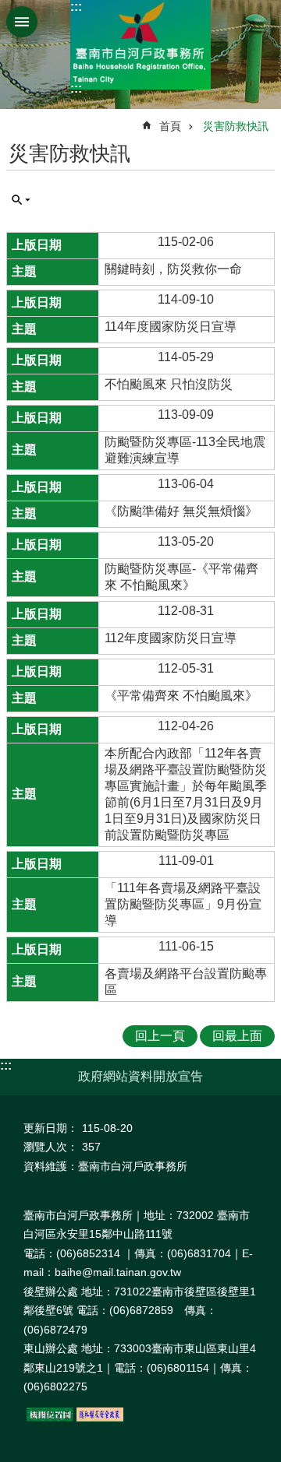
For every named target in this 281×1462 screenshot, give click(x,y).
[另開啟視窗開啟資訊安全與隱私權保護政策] (99, 1417)
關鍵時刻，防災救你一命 (173, 269)
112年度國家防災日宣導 (171, 638)
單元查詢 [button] (21, 200)
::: (76, 6)
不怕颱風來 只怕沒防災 (169, 384)
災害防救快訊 (236, 126)
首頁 (170, 126)
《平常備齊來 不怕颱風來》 (181, 695)
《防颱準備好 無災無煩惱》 (181, 511)
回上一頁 (160, 1035)
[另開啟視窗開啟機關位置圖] (50, 1417)
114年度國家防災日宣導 (171, 326)
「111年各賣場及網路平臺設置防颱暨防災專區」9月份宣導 (183, 904)
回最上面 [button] (237, 1035)
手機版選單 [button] (21, 21)
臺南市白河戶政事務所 (140, 45)
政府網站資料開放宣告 (140, 1076)
